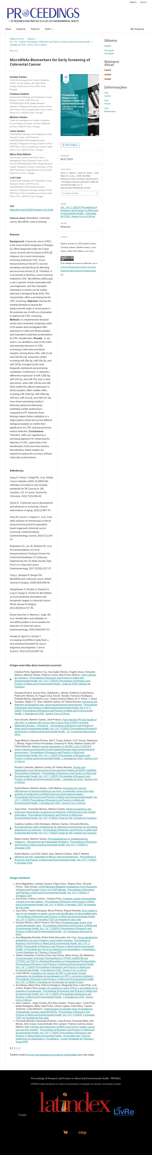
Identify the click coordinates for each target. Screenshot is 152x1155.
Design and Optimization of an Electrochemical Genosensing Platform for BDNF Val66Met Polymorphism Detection (55, 770)
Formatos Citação (70, 193)
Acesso (143, 2)
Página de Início (17, 39)
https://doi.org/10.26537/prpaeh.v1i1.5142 (31, 210)
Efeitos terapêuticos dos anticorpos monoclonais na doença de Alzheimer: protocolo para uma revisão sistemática (55, 812)
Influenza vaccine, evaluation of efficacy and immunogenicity (47, 857)
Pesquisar (138, 29)
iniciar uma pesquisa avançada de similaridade (52, 1054)
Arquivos (21, 29)
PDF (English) (71, 145)
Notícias (35, 29)
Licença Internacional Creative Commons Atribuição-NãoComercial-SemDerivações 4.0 (78, 271)
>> (19, 1048)
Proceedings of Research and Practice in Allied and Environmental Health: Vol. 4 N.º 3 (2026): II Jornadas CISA (56, 845)
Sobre (48, 29)
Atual (8, 29)
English (107, 46)
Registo (133, 2)
